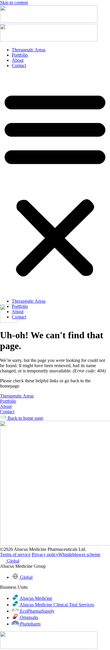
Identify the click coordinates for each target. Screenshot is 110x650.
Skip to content (14, 2)
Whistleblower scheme (79, 554)
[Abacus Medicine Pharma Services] (48, 21)
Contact (19, 65)
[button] (55, 183)
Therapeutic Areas (28, 49)
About (17, 60)
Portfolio (20, 54)
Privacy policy (45, 554)
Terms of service (15, 554)
